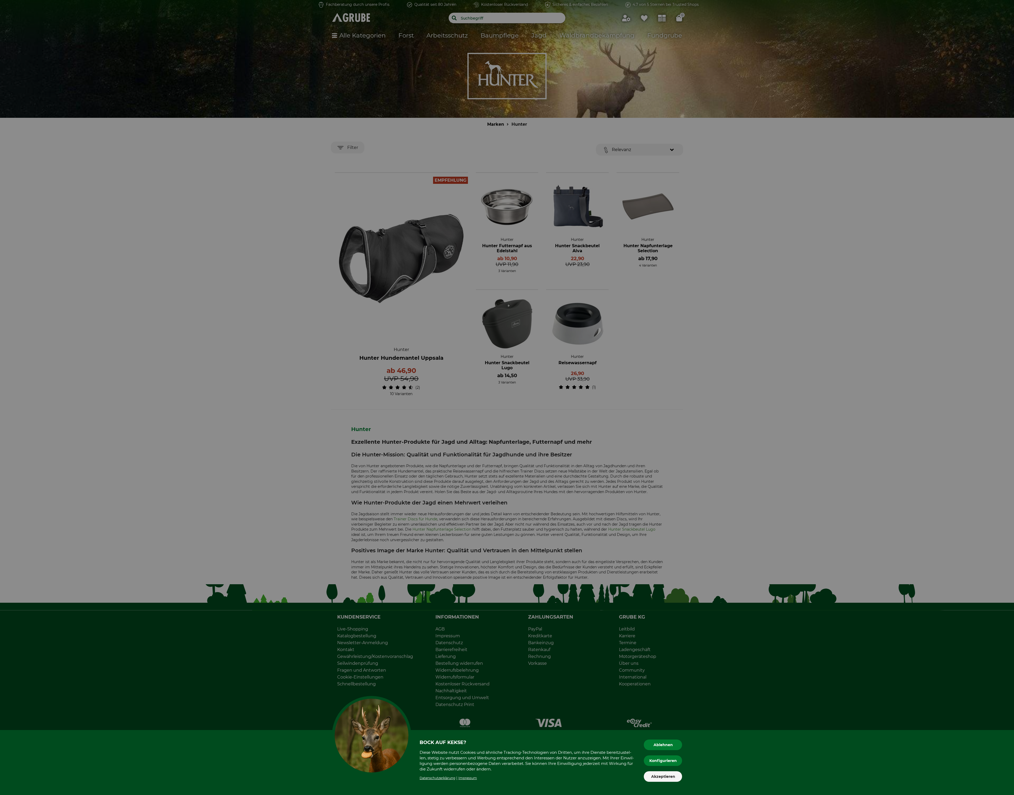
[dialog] (507, 397)
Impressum (467, 778)
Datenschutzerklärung (437, 778)
